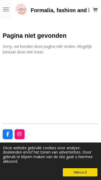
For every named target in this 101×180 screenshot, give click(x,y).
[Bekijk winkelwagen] (95, 9)
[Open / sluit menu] (6, 9)
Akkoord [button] (80, 172)
